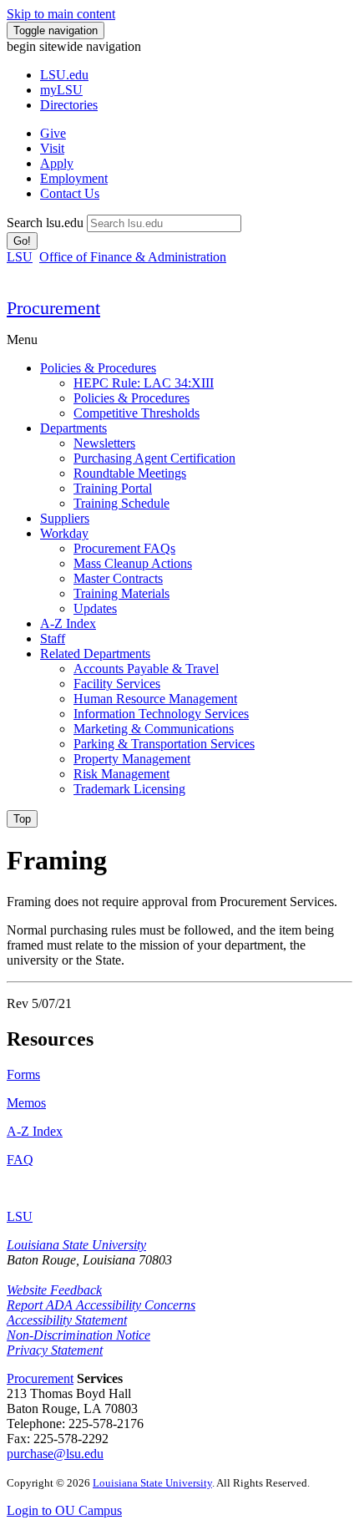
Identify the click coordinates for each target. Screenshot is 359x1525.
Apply (56, 163)
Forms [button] (23, 1074)
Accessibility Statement (67, 1320)
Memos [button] (26, 1103)
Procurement (40, 1378)
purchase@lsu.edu (55, 1453)
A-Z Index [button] (35, 1131)
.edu (64, 75)
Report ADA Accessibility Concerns (101, 1305)
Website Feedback (54, 1290)
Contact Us (69, 193)
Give (53, 133)
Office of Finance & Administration (132, 257)
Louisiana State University (76, 1245)
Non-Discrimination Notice (78, 1335)
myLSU (61, 90)
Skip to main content (61, 14)
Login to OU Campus (64, 1510)
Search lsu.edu (45, 222)
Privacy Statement (55, 1350)
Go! (22, 241)
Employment (74, 178)
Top (22, 819)
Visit (52, 148)
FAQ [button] (20, 1160)
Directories (69, 105)
